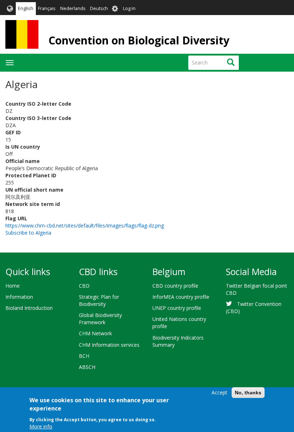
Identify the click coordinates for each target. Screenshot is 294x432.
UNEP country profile (176, 307)
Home (12, 285)
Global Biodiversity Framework (100, 319)
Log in (129, 8)
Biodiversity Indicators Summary (178, 341)
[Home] (21, 34)
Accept (219, 392)
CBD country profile (175, 285)
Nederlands (73, 8)
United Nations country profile (179, 323)
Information (19, 296)
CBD (84, 285)
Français (47, 8)
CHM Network (95, 333)
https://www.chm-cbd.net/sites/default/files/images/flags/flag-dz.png (84, 225)
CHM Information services (109, 344)
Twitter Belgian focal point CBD (256, 289)
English (25, 8)
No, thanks (248, 392)
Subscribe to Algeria (28, 232)
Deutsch (99, 8)
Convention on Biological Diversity (138, 40)
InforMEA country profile (180, 296)
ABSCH (87, 367)
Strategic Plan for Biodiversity (99, 300)
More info (40, 426)
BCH (84, 355)
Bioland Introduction (29, 307)
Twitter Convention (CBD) (253, 308)
